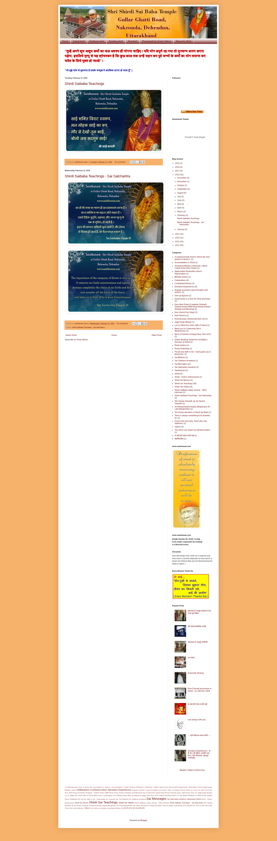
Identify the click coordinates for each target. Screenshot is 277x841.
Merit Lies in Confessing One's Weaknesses (110, 795)
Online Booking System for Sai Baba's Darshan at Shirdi (180, 795)
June (179, 200)
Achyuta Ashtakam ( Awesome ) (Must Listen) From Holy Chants (191, 267)
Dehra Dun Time (193, 111)
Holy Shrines (180, 315)
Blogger (143, 820)
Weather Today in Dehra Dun (192, 770)
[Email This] (131, 162)
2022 (177, 163)
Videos (178, 427)
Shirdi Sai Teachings (184, 383)
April (179, 208)
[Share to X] (137, 162)
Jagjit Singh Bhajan (183, 322)
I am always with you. (197, 720)
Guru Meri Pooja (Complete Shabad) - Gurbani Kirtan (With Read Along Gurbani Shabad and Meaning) (192, 306)
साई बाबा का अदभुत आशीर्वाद (198, 642)
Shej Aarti (132, 41)
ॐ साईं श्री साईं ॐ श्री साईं (184, 435)
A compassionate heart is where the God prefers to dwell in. (88, 787)
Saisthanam (180, 370)
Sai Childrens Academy (185, 361)
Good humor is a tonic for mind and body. (192, 299)
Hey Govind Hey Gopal (185, 312)
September (182, 189)
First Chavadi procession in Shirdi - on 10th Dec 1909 (199, 689)
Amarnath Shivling (196, 673)
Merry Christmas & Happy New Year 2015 (193, 334)
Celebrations (180, 280)
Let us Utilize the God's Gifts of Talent (191, 325)
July (179, 196)
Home (65, 41)
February (181, 215)
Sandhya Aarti (116, 41)
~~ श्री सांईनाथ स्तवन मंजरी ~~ (199, 735)
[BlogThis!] (134, 162)
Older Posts (157, 335)
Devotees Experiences (184, 287)
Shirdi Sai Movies (182, 380)
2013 (177, 238)
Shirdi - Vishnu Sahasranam (187, 377)
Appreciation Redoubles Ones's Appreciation (195, 787)
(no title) (191, 657)
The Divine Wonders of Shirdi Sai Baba (192, 412)
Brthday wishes (181, 277)
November (182, 181)
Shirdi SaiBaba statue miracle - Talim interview (152, 803)
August (180, 193)
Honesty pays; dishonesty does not (190, 319)
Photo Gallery (180, 345)
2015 (177, 175)
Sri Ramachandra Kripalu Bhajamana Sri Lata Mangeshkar (110, 805)
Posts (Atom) (82, 340)
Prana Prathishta (182, 349)
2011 (177, 245)
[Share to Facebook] (140, 162)
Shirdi (177, 374)
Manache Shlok (184, 41)
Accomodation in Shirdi (185, 262)
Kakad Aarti (79, 41)
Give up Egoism (181, 296)
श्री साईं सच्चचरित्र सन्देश (197, 626)
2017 (177, 171)
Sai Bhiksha (180, 357)
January (181, 229)
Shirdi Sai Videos (182, 387)
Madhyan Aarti (96, 41)
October (181, 185)
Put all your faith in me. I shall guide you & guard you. (98, 799)
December (182, 178)
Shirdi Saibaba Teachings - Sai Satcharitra (97, 176)
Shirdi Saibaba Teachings (84, 84)
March (180, 211)
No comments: (120, 162)
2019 (177, 167)
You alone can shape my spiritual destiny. (192, 430)
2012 (177, 241)
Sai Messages (181, 364)
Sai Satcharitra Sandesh (185, 367)
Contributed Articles (183, 283)
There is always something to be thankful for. (178, 805)
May (179, 204)
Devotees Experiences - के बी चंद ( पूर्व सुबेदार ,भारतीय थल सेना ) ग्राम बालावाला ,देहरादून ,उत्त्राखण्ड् (199, 754)
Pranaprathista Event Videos (156, 41)
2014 (177, 234)
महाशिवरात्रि (179, 439)
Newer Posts (71, 335)
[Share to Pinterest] (143, 162)
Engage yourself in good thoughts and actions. (150, 790)
